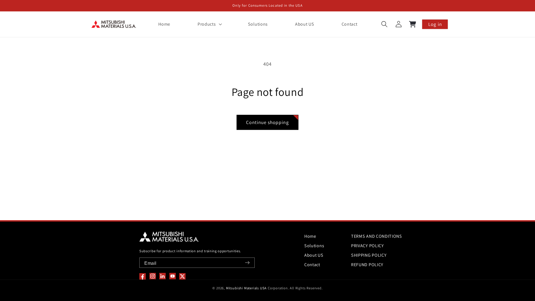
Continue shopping (267, 122)
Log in (435, 24)
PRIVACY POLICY (367, 246)
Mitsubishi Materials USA (246, 288)
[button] (209, 24)
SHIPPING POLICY (368, 255)
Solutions (314, 246)
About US (314, 255)
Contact (312, 265)
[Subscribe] (247, 263)
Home (310, 236)
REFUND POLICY (367, 265)
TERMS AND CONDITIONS (376, 236)
